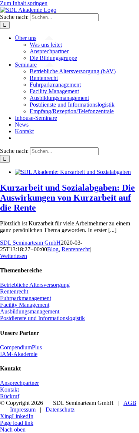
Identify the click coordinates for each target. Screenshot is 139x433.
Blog (53, 249)
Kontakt (9, 389)
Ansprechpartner (19, 383)
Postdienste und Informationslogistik (42, 318)
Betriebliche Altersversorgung (35, 285)
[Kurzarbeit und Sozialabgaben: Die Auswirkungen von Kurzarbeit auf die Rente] (73, 172)
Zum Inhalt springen (23, 3)
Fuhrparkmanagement (25, 298)
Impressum (23, 409)
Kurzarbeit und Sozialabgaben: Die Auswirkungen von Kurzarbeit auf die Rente (67, 197)
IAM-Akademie (18, 354)
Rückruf (9, 396)
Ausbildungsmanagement (29, 311)
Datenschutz (60, 409)
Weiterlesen (13, 256)
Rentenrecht (76, 249)
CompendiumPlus (21, 347)
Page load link (16, 423)
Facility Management (24, 305)
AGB (129, 403)
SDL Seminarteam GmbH (30, 242)
